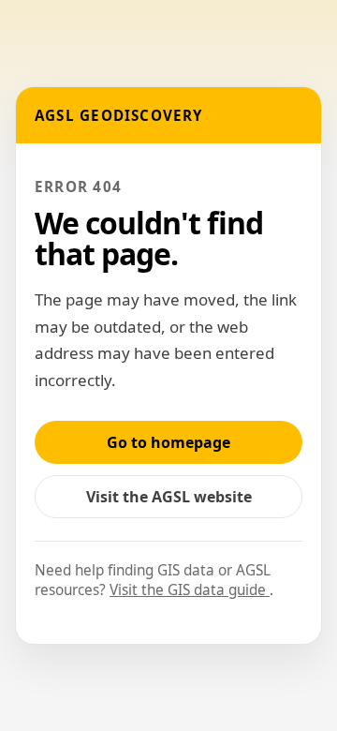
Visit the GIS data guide (190, 590)
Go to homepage (168, 442)
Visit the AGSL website (178, 501)
